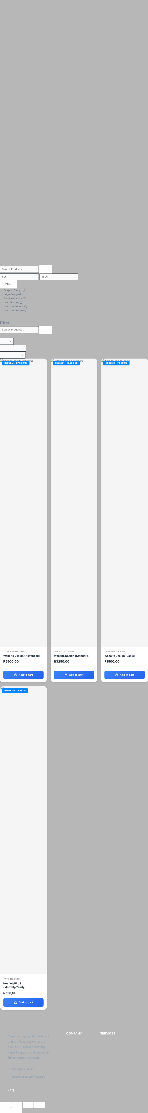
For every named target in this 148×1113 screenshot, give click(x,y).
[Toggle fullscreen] (16, 1105)
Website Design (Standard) (71, 655)
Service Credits (15, 298)
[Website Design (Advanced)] (23, 502)
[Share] (28, 1105)
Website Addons (15, 306)
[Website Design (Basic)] (124, 502)
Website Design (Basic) (119, 655)
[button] (21, 1069)
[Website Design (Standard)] (74, 502)
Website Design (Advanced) (21, 655)
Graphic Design (14, 290)
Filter (8, 284)
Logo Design (13, 294)
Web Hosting (13, 302)
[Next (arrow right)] (16, 1110)
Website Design (15, 310)
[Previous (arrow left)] (5, 1110)
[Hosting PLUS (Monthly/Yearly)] (23, 830)
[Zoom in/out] (5, 1105)
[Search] (45, 269)
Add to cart (25, 674)
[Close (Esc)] (39, 1105)
